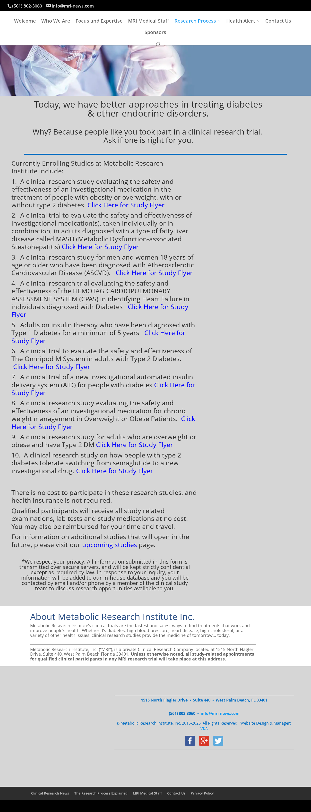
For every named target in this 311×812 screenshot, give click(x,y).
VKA (204, 728)
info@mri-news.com (220, 713)
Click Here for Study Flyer (154, 272)
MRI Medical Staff (148, 21)
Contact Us (278, 21)
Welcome (25, 21)
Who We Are (55, 21)
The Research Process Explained (101, 793)
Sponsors (155, 33)
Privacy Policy (202, 793)
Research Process (195, 21)
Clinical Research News (50, 793)
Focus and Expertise (99, 21)
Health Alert (240, 21)
